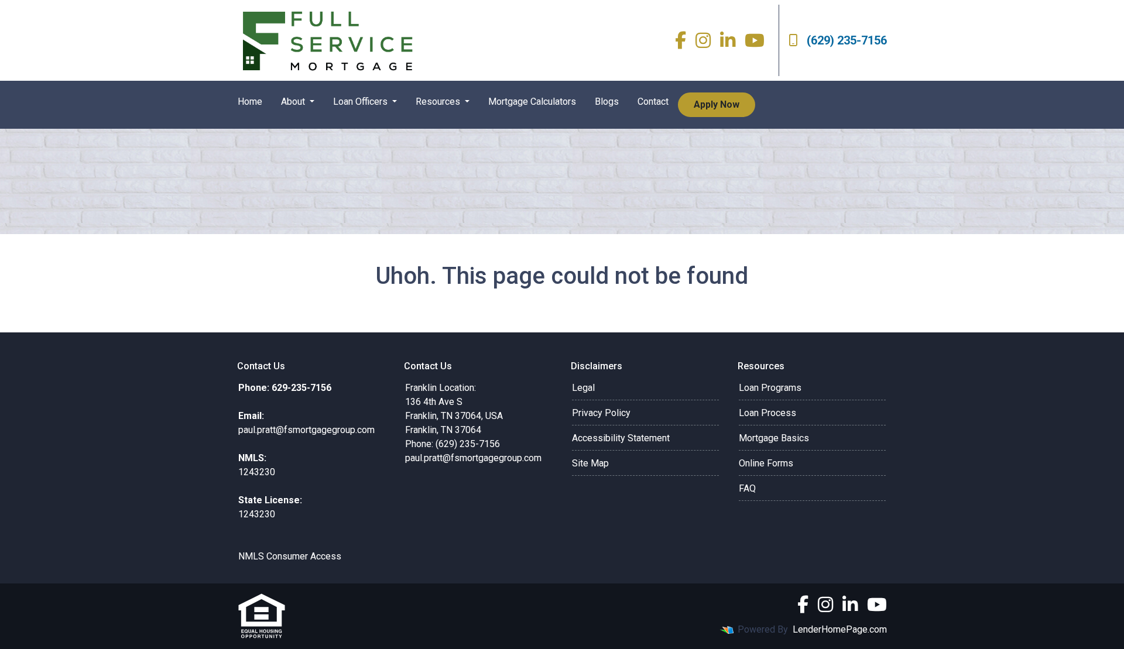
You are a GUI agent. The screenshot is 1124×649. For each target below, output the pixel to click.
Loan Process (767, 412)
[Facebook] (680, 40)
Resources (439, 101)
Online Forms (766, 463)
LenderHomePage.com (840, 629)
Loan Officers (361, 101)
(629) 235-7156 (847, 40)
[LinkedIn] (727, 40)
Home (250, 101)
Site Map (590, 463)
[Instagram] (703, 40)
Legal (583, 387)
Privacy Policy (601, 412)
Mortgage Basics (774, 438)
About (294, 101)
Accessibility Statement (621, 438)
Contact (653, 101)
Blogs (607, 101)
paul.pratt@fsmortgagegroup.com (473, 457)
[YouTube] (755, 40)
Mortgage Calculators (532, 101)
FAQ (747, 488)
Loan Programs (770, 387)
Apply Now (716, 104)
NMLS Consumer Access (289, 556)
